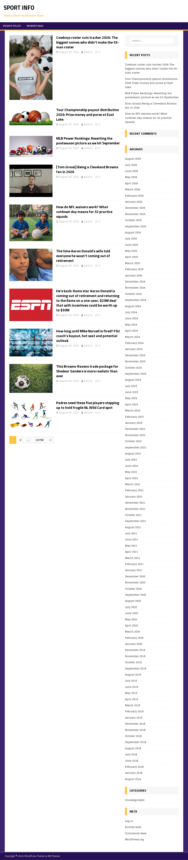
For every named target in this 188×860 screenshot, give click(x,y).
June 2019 (131, 687)
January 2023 (133, 422)
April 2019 (131, 699)
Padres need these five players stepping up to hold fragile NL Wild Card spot (87, 405)
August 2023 (133, 379)
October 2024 (133, 294)
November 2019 (135, 656)
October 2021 (133, 515)
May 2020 (131, 619)
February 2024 (134, 343)
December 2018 (135, 723)
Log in (129, 821)
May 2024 (131, 324)
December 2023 (135, 355)
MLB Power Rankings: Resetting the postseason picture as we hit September (88, 140)
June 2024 (131, 318)
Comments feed (135, 833)
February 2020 (134, 637)
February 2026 (134, 195)
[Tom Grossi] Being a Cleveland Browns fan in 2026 (87, 169)
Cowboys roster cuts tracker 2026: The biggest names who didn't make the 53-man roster (87, 42)
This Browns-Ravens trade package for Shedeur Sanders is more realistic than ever (87, 371)
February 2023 (134, 416)
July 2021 (131, 533)
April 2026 (131, 183)
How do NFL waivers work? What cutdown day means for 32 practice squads (84, 211)
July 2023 (131, 386)
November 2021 (135, 509)
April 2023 (131, 404)
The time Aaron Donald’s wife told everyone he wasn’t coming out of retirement (83, 255)
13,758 (40, 440)
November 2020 (135, 582)
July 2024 (131, 312)
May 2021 (131, 545)
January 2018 (133, 772)
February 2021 (134, 564)
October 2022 (133, 441)
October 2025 (133, 220)
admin (88, 52)
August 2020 (133, 600)
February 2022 (134, 490)
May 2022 (131, 472)
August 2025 (133, 232)
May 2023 (131, 398)
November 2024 (135, 287)
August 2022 (133, 453)
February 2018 (134, 766)
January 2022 (133, 496)
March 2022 (132, 484)
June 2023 (131, 392)
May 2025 (131, 250)
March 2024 (132, 337)
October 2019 (133, 662)
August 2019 (133, 674)
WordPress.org (134, 839)
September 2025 (135, 226)
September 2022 (135, 447)
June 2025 (131, 244)
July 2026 (131, 165)
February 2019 (134, 711)
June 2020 (131, 613)
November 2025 (135, 214)
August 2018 (133, 748)
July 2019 (131, 680)
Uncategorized (134, 800)
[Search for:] (152, 41)
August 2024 (133, 306)
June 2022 (131, 465)
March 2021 (132, 558)
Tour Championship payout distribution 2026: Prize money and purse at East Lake (87, 114)
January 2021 (133, 570)
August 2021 (133, 527)
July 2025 (131, 238)
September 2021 (135, 521)
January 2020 (133, 644)
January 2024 (133, 349)
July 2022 (131, 459)
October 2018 (133, 736)
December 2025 (135, 207)
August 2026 (133, 159)
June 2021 (131, 539)
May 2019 (131, 693)
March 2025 (132, 263)
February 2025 (134, 269)
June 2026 (131, 171)
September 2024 (135, 300)
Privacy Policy (12, 26)
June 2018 (131, 760)
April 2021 (131, 551)
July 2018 (131, 754)
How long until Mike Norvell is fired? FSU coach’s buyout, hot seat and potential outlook (88, 335)
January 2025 (133, 275)
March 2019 (132, 705)
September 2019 (135, 668)
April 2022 (131, 478)
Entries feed (133, 827)
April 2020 (131, 625)
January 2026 (133, 201)
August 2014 (133, 779)
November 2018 (135, 730)
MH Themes (54, 856)
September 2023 (135, 373)
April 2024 (131, 330)
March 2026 (132, 189)
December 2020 (135, 576)
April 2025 (131, 257)
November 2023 (135, 361)
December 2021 (135, 502)
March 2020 (132, 631)
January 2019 (133, 717)
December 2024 (135, 281)
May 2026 (131, 177)
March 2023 (132, 410)
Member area (35, 26)
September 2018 (135, 742)
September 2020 (135, 594)
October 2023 (133, 367)
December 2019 (135, 650)
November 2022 (135, 435)
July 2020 (131, 607)
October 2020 (133, 588)
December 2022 (135, 429)
